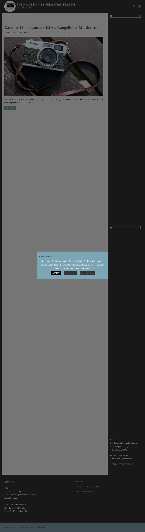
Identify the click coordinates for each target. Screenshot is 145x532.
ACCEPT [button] (55, 273)
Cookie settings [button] (87, 273)
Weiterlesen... (70, 273)
